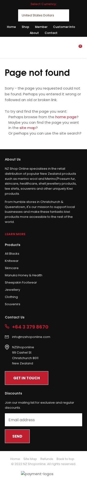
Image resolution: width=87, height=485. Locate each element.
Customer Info (64, 27)
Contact (51, 33)
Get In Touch (26, 378)
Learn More (15, 234)
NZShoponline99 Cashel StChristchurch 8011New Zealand (25, 355)
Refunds (46, 459)
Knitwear (12, 261)
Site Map (30, 459)
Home (11, 27)
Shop (25, 27)
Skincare (12, 268)
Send (17, 436)
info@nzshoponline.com (31, 337)
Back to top (65, 459)
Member (41, 27)
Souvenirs (12, 304)
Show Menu (8, 47)
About (34, 33)
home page (66, 116)
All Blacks (12, 253)
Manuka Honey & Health (23, 275)
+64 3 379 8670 (30, 327)
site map (28, 127)
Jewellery (12, 289)
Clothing (11, 297)
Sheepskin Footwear (21, 282)
